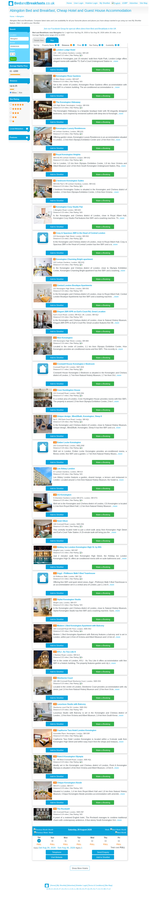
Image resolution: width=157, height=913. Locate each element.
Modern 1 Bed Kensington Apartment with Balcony (80, 626)
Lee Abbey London (66, 469)
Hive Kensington (65, 338)
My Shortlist (105, 3)
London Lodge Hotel (65, 50)
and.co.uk (34, 3)
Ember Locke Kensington (69, 442)
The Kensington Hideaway (68, 102)
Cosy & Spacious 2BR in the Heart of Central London (80, 233)
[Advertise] (71, 885)
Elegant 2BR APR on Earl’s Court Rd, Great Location (81, 312)
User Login (78, 3)
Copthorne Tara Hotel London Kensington (76, 730)
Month (50, 830)
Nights (12, 50)
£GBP (125, 3)
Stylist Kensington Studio (69, 599)
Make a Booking (103, 70)
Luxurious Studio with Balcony (71, 704)
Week (51, 833)
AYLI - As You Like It (66, 652)
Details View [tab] (39, 40)
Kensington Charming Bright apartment (74, 259)
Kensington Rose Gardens (68, 76)
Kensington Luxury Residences (70, 128)
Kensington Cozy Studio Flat (69, 207)
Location (13, 35)
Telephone (56, 852)
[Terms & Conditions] (96, 885)
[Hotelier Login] (81, 885)
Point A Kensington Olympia (70, 756)
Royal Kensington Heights (68, 154)
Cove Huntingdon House (68, 390)
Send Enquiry (103, 852)
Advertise (134, 3)
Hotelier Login (91, 3)
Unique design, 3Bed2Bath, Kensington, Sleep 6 (79, 416)
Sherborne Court (65, 678)
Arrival (12, 43)
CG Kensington (64, 495)
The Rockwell (63, 809)
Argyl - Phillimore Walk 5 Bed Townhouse (76, 573)
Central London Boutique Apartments (74, 285)
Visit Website (56, 857)
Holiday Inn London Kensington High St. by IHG (79, 547)
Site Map (143, 3)
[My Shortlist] (61, 885)
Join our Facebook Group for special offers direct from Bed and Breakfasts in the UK (80, 29)
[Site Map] (108, 885)
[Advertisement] (137, 63)
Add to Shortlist (56, 70)
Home (69, 3)
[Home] (53, 885)
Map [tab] (52, 40)
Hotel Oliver (62, 521)
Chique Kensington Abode (69, 783)
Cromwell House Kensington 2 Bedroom (76, 364)
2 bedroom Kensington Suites (70, 181)
